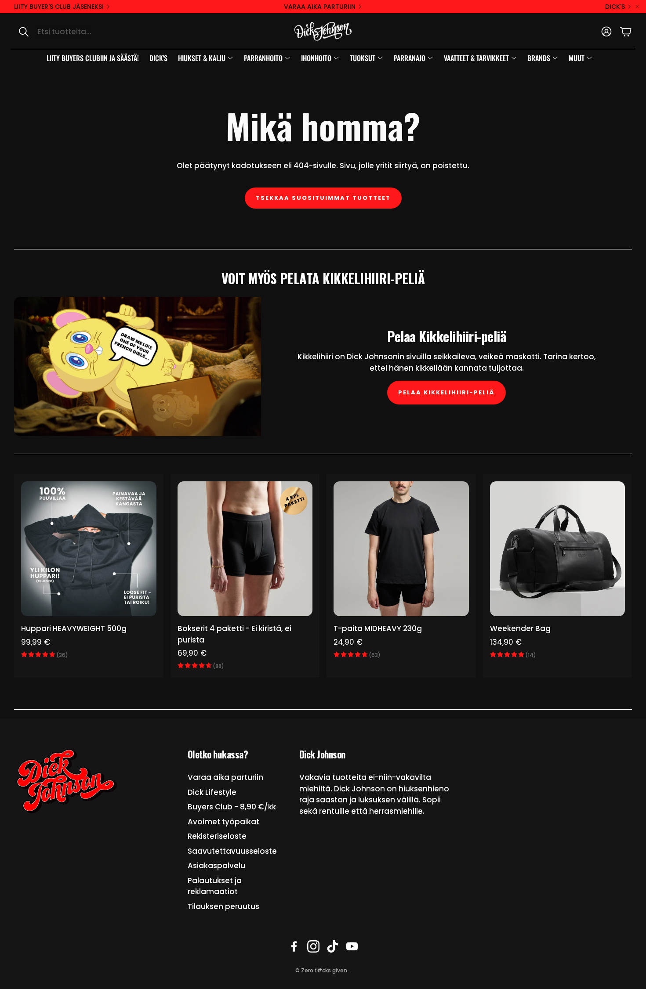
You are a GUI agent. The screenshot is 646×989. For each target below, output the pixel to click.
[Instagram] (313, 946)
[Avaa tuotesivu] (88, 549)
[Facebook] (294, 946)
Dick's (615, 7)
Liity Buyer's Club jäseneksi (59, 7)
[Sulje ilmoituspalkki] (637, 6)
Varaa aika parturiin (320, 7)
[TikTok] (333, 946)
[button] (103, 31)
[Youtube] (352, 946)
